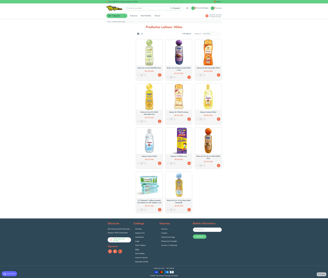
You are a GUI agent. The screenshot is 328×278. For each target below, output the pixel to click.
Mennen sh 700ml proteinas (178, 112)
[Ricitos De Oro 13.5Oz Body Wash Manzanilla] (179, 185)
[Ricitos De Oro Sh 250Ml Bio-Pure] (149, 52)
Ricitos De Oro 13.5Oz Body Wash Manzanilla (179, 201)
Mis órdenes (170, 268)
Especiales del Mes (141, 262)
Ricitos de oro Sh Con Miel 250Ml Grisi (208, 157)
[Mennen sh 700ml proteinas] (179, 97)
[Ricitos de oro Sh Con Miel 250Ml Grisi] (208, 141)
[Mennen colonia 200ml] (208, 97)
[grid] (138, 34)
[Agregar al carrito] (159, 75)
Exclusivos (133, 16)
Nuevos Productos (141, 257)
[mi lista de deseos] (159, 38)
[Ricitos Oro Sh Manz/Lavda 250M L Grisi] (179, 52)
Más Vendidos (146, 16)
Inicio (109, 22)
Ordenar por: (197, 34)
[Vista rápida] (159, 42)
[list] (142, 34)
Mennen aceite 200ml (149, 156)
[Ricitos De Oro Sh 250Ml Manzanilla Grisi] (149, 97)
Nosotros (164, 229)
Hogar (137, 241)
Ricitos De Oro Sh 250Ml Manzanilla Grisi (149, 113)
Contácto (164, 233)
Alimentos (138, 229)
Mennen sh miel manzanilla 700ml (208, 68)
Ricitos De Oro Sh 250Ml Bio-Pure (149, 68)
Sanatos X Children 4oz (179, 156)
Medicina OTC (140, 233)
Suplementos (139, 237)
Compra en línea (159, 268)
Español (218, 1)
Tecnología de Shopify (171, 276)
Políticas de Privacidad (169, 241)
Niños (137, 249)
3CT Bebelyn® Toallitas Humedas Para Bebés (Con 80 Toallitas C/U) (149, 201)
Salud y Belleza (140, 245)
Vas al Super (160, 276)
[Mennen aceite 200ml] (149, 141)
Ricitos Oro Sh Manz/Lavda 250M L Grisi (179, 69)
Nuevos (157, 16)
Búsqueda (176, 8)
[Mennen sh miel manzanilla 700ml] (208, 52)
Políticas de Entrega (168, 237)
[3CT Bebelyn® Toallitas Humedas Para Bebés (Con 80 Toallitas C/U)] (149, 185)
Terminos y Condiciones (169, 245)
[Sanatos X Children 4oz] (179, 141)
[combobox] (154, 8)
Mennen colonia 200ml (208, 112)
